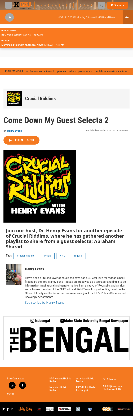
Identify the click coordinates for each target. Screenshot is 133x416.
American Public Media (85, 380)
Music (47, 255)
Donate (119, 5)
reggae (78, 255)
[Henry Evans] (13, 274)
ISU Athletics (110, 379)
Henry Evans (14, 130)
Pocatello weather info (55, 62)
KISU (62, 255)
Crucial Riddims (40, 98)
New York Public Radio (58, 389)
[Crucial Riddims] (14, 98)
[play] (9, 17)
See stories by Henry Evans (44, 302)
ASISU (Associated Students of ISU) (113, 388)
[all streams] (128, 17)
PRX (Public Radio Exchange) (86, 389)
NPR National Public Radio (60, 380)
